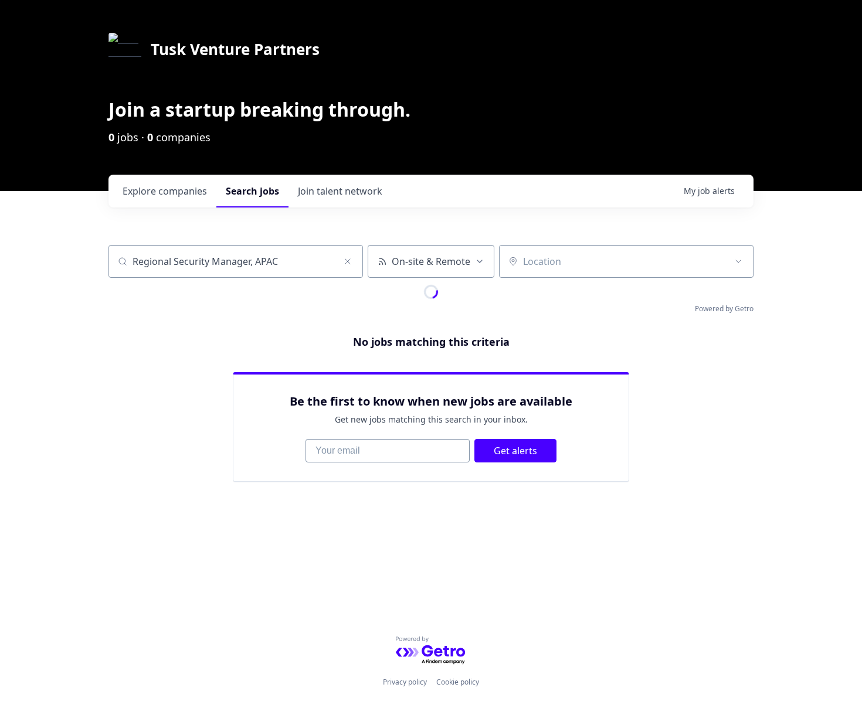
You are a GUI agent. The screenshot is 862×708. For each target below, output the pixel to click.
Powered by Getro (724, 309)
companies (165, 191)
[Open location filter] (738, 261)
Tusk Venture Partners (235, 49)
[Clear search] (348, 261)
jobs (252, 191)
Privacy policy (405, 682)
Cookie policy (457, 682)
